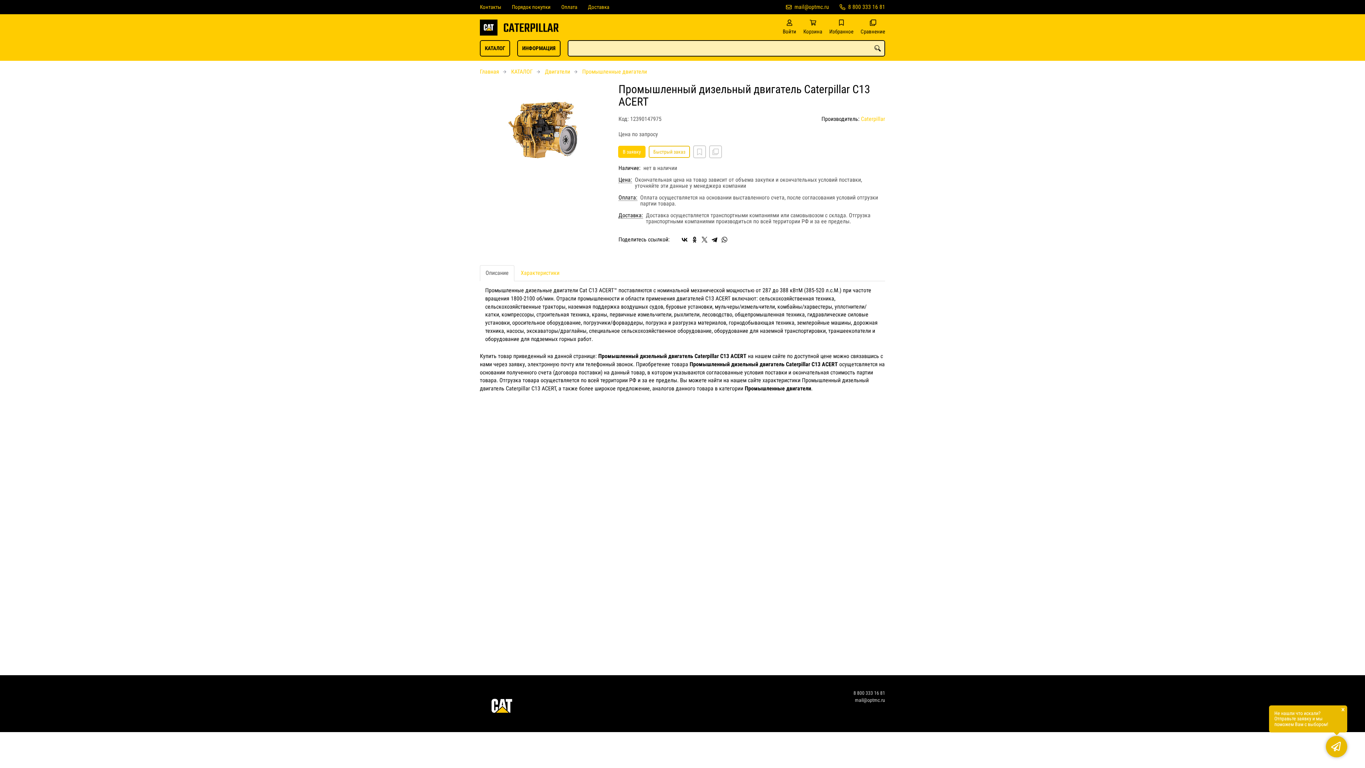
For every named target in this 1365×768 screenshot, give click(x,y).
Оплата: (628, 197)
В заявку (632, 152)
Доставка (598, 7)
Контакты (490, 7)
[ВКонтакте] (684, 239)
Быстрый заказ (669, 152)
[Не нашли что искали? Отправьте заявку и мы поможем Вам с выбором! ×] (1336, 746)
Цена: (625, 180)
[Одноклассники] (694, 239)
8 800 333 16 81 (866, 7)
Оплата (569, 7)
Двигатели (557, 71)
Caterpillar (873, 119)
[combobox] (726, 48)
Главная (489, 71)
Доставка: (631, 215)
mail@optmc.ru (811, 7)
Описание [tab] (497, 273)
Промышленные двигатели (614, 71)
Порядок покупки (531, 7)
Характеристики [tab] (540, 273)
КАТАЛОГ (495, 48)
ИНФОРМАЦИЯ (539, 48)
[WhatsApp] (724, 239)
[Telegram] (714, 239)
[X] (704, 239)
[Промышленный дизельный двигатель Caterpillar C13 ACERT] (544, 131)
